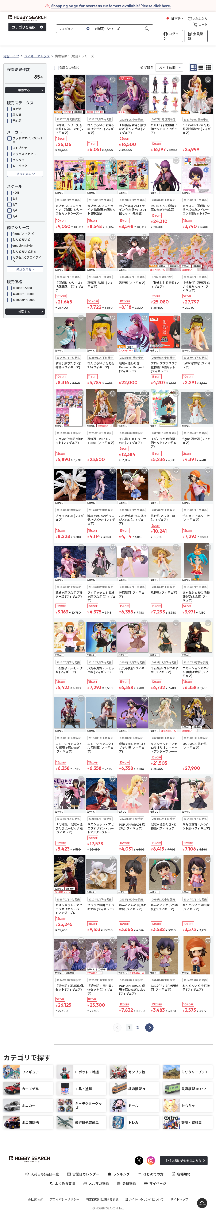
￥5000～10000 (23, 294)
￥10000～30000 (23, 300)
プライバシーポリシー (64, 1199)
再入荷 (16, 115)
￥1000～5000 (22, 288)
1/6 (14, 210)
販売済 (16, 109)
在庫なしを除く (69, 67)
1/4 (14, 216)
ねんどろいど (21, 239)
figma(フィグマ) (23, 233)
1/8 (14, 198)
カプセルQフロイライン (26, 259)
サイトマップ (179, 1199)
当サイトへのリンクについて (144, 1199)
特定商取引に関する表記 (102, 1199)
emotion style (22, 245)
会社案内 (34, 1199)
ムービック (19, 166)
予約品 (16, 120)
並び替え (147, 67)
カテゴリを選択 (23, 27)
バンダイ (18, 160)
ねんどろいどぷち (24, 251)
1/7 (14, 204)
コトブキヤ (19, 148)
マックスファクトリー (27, 154)
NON (15, 192)
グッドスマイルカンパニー (27, 140)
